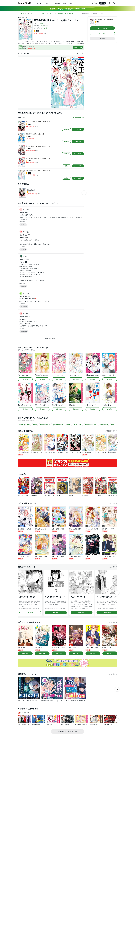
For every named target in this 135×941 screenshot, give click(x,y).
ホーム (39, 3)
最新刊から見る (79, 117)
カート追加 (103, 28)
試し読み (66, 129)
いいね (24, 225)
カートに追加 (77, 129)
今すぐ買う (102, 33)
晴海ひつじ (43, 23)
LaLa (46, 25)
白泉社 (42, 25)
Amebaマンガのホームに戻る (67, 731)
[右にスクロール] (82, 53)
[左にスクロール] (78, 53)
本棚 (71, 3)
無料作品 (57, 3)
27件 (45, 28)
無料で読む (56, 612)
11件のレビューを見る (50, 338)
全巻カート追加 (78, 47)
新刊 (64, 3)
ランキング (47, 3)
